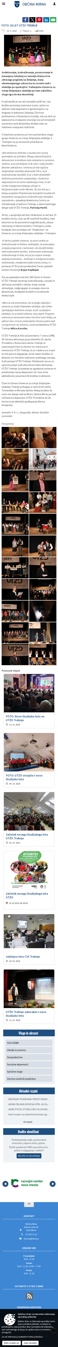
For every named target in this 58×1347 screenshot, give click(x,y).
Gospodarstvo (15, 1057)
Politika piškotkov (35, 1336)
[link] (25, 19)
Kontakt (29, 1216)
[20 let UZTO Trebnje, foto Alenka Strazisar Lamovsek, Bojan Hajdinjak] (42, 481)
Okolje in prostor (16, 1050)
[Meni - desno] (54, 3)
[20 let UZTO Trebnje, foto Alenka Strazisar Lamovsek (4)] (42, 459)
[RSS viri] (29, 1299)
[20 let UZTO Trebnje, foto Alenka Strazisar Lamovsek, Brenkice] (15, 502)
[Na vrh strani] (29, 1204)
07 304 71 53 (31, 1234)
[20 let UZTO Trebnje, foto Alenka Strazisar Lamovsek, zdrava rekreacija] (42, 654)
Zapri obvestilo (30, 1343)
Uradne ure (29, 1248)
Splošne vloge (15, 1071)
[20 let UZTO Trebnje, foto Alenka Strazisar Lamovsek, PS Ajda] (15, 633)
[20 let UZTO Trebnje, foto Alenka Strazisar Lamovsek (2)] (42, 437)
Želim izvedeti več (11, 1343)
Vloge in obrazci (28, 1032)
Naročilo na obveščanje (29, 1155)
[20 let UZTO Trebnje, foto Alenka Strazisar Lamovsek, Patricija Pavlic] (15, 589)
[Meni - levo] (3, 3)
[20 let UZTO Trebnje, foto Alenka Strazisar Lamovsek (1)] (15, 437)
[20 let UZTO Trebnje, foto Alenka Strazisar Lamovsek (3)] (15, 459)
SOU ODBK (13, 1042)
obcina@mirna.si (31, 1238)
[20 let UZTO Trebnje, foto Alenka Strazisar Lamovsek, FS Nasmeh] (15, 524)
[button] (5, 1184)
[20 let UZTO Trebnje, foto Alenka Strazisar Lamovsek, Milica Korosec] (42, 567)
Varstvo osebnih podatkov (21, 1078)
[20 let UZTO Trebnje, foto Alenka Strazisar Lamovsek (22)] (15, 481)
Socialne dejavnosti (17, 1064)
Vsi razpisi (27, 1121)
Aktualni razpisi (28, 1090)
